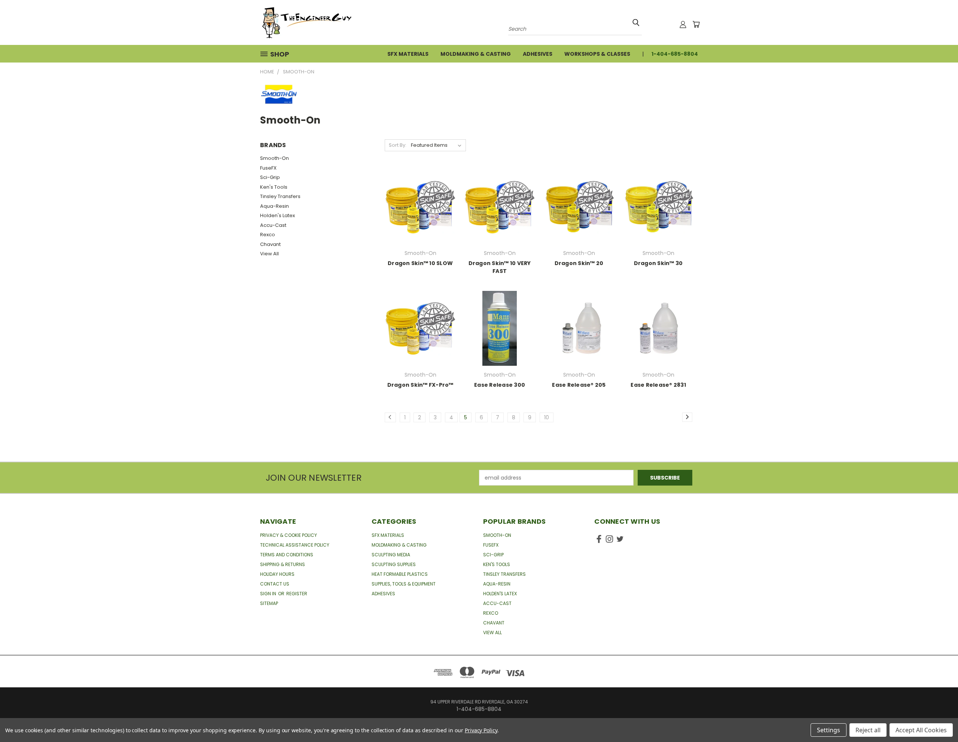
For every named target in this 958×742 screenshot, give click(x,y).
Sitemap (269, 603)
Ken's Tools (273, 187)
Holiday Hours (277, 574)
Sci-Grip (270, 177)
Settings (828, 730)
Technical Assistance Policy (294, 545)
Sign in (268, 593)
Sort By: (397, 145)
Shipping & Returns (282, 564)
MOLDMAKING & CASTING (399, 545)
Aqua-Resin (274, 206)
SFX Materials (407, 54)
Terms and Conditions (286, 554)
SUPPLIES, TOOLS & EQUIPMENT (404, 584)
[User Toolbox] (683, 24)
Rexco (267, 234)
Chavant (270, 244)
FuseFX (268, 167)
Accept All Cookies (921, 730)
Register (296, 593)
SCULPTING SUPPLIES (394, 564)
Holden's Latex (277, 215)
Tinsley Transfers (280, 196)
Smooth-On (274, 158)
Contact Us (274, 584)
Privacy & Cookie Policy (288, 535)
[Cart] (696, 24)
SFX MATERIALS (388, 535)
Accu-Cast (273, 225)
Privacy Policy (481, 730)
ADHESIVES (383, 593)
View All (269, 253)
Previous (938, 718)
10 (546, 417)
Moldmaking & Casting (475, 54)
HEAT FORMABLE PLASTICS (400, 574)
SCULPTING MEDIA (391, 554)
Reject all (868, 730)
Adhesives (537, 54)
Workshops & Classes (597, 54)
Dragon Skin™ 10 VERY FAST (500, 267)
